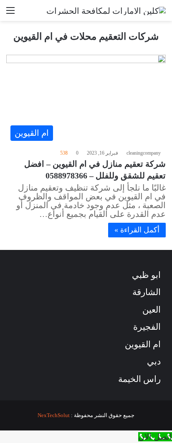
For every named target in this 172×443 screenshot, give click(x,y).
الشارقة (146, 292)
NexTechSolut (54, 415)
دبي (154, 361)
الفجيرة (147, 327)
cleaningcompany (143, 153)
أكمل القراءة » (136, 230)
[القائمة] (10, 13)
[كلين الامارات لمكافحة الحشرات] (106, 10)
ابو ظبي (146, 275)
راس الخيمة (139, 379)
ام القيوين (143, 344)
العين (151, 310)
